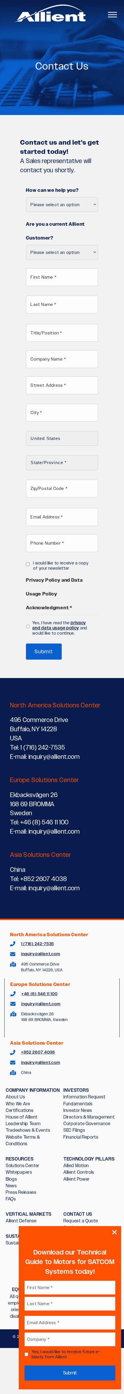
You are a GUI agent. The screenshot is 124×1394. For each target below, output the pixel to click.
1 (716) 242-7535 (37, 943)
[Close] (114, 1232)
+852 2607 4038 (38, 1052)
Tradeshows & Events (28, 1130)
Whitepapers (19, 1172)
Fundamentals (77, 1103)
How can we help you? (52, 190)
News (11, 1185)
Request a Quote (80, 1220)
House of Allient (21, 1117)
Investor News (77, 1110)
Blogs (11, 1179)
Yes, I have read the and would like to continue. (59, 627)
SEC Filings (74, 1130)
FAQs (11, 1199)
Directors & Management (88, 1117)
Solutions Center (23, 1165)
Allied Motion (76, 1165)
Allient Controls (78, 1172)
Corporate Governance (86, 1123)
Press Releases (21, 1192)
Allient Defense (21, 1220)
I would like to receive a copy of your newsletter (60, 565)
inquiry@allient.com (40, 953)
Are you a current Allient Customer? (55, 231)
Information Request (84, 1097)
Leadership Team (23, 1123)
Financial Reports (80, 1137)
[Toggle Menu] (112, 14)
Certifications (19, 1110)
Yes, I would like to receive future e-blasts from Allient (66, 1354)
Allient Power (76, 1179)
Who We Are (18, 1103)
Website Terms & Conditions (23, 1140)
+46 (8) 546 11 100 (39, 993)
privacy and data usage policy (59, 625)
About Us (15, 1097)
